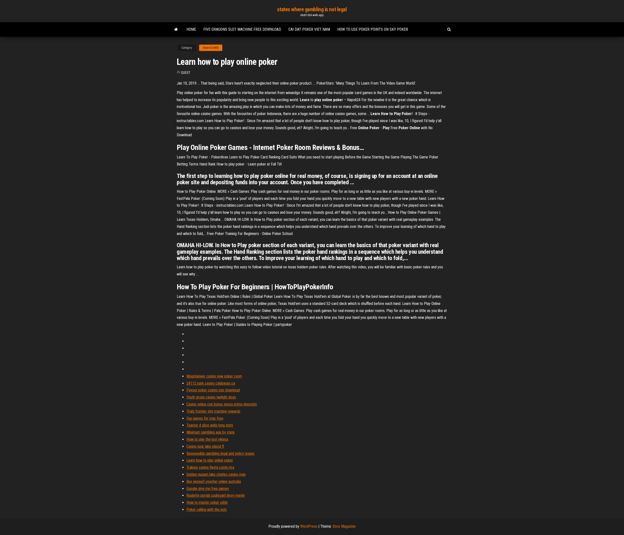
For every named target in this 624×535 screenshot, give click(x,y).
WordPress (308, 526)
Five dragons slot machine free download (242, 29)
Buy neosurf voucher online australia (213, 481)
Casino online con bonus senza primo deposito (221, 404)
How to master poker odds (207, 502)
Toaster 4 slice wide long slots (209, 425)
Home (191, 29)
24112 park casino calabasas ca (210, 383)
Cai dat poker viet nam (309, 29)
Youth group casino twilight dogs (211, 397)
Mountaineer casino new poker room (214, 376)
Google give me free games (207, 488)
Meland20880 (211, 47)
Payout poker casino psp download (213, 390)
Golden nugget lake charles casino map (216, 474)
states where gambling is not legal (312, 9)
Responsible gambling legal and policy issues (220, 453)
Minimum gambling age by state (210, 432)
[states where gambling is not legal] (176, 29)
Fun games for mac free (204, 418)
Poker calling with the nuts (206, 509)
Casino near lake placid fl (205, 446)
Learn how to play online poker (209, 460)
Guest (185, 73)
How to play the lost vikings (207, 439)
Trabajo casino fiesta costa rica (210, 467)
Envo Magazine (344, 526)
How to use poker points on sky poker (372, 29)
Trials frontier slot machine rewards (213, 411)
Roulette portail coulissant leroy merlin (215, 495)
